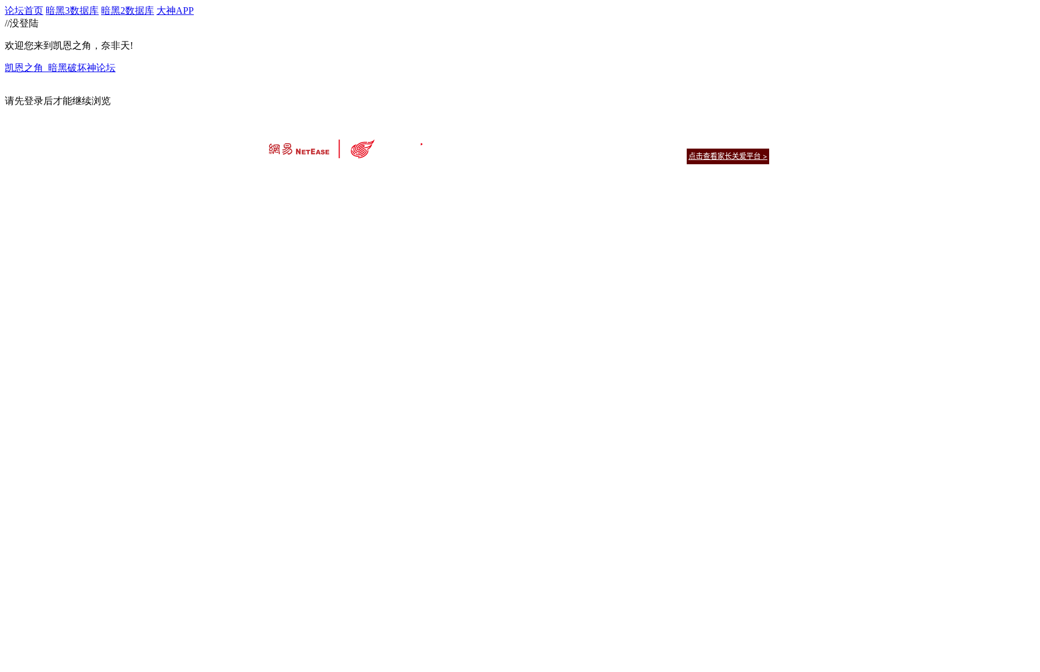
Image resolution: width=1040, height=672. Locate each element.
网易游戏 (682, 141)
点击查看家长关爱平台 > (728, 156)
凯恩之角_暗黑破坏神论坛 (60, 68)
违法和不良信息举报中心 (308, 177)
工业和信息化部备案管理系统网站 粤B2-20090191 (436, 177)
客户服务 (502, 141)
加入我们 (754, 141)
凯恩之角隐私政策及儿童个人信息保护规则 (593, 141)
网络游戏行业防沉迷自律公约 (605, 155)
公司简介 (465, 141)
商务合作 (718, 141)
